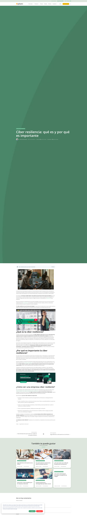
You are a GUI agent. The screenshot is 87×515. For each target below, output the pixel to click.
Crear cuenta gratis (66, 3)
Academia (54, 3)
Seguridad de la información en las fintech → (60, 434)
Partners (49, 3)
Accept (32, 511)
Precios (41, 3)
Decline (39, 511)
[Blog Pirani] (43, 433)
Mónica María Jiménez (23, 139)
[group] (35, 267)
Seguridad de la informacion (20, 128)
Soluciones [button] (30, 3)
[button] (17, 267)
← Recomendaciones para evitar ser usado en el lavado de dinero (26, 434)
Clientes (45, 3)
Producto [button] (36, 3)
